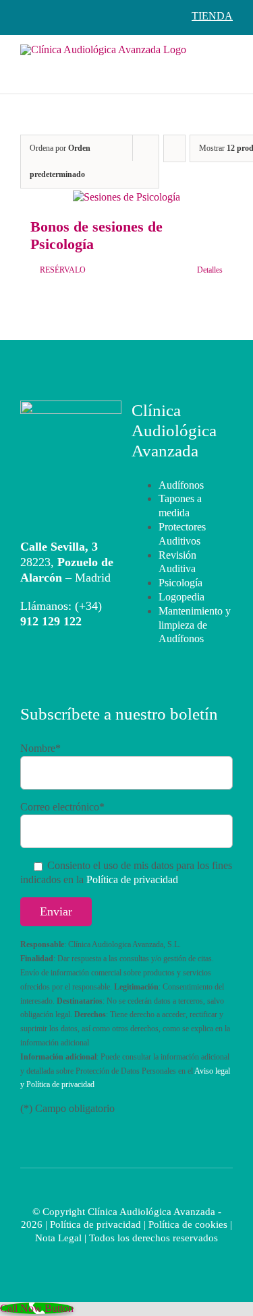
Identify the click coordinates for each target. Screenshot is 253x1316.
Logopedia (181, 596)
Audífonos (181, 485)
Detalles (210, 270)
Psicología (180, 582)
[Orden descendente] (174, 148)
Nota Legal (58, 1238)
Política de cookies (187, 1224)
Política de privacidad (132, 879)
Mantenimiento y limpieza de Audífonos (195, 625)
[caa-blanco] (70, 405)
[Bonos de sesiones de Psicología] (126, 198)
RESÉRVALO (63, 270)
